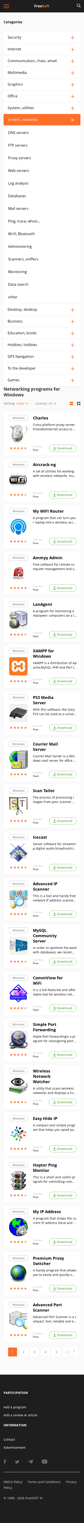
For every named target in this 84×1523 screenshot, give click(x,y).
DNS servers (18, 132)
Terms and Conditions (44, 1482)
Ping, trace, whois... (24, 221)
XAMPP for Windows (43, 653)
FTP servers (18, 145)
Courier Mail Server (45, 746)
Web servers (18, 170)
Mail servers (18, 208)
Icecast (40, 837)
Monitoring (17, 271)
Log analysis (18, 183)
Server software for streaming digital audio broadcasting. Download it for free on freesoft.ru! (54, 846)
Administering (20, 246)
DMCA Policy (13, 1482)
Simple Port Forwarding (44, 1027)
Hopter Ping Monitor (45, 1167)
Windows (18, 418)
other (12, 297)
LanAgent (42, 604)
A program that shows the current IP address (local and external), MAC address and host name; (54, 1220)
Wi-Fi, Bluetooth (21, 233)
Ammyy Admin (47, 557)
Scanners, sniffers (23, 259)
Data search (18, 284)
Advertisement (15, 1447)
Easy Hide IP (45, 1118)
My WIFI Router (48, 511)
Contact (9, 1439)
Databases (17, 195)
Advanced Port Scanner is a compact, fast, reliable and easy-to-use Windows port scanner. (54, 1319)
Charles (40, 418)
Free (36, 450)
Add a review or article (20, 1415)
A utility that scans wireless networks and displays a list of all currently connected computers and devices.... (54, 1090)
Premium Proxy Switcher (48, 1260)
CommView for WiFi (48, 980)
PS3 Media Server (43, 700)
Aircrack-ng (44, 464)
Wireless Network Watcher (42, 1076)
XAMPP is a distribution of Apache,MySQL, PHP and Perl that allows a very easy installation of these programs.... (55, 665)
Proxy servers (19, 157)
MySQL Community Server (45, 936)
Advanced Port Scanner (47, 1307)
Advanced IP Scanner (45, 886)
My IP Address (47, 1211)
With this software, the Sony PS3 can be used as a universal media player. (55, 711)
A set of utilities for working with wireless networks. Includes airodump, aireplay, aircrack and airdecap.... (54, 473)
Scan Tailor (44, 790)
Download (64, 448)
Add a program (15, 1407)
